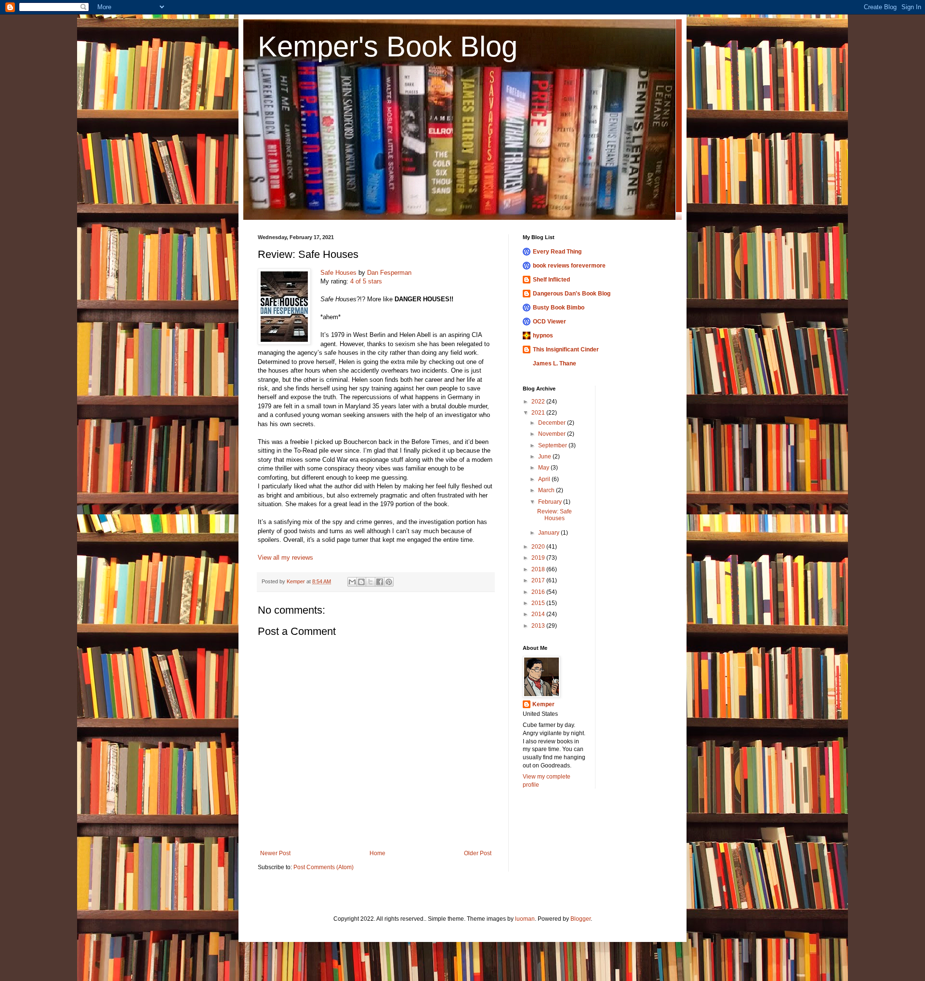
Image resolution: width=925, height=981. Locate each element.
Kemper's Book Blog (387, 46)
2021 (538, 412)
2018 (538, 569)
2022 (538, 401)
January (549, 532)
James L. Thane (554, 363)
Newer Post (275, 853)
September (553, 445)
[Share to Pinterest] (389, 582)
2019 (538, 557)
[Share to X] (370, 582)
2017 (538, 580)
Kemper (543, 704)
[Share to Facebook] (379, 582)
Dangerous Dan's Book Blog (571, 293)
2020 (538, 546)
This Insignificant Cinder (566, 349)
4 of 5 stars (366, 281)
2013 (538, 625)
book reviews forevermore (569, 265)
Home (377, 853)
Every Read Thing (557, 251)
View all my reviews (285, 557)
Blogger (580, 918)
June (545, 456)
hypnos (543, 335)
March (547, 490)
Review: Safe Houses (554, 515)
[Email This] (352, 582)
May (544, 467)
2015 (538, 603)
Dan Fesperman (389, 272)
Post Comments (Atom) (323, 867)
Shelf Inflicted (551, 279)
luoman (525, 918)
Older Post (477, 853)
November (552, 433)
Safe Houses (338, 272)
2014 (538, 614)
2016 (538, 592)
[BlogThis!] (361, 582)
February (550, 501)
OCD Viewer (549, 321)
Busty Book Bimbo (558, 307)
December (552, 422)
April (545, 479)
